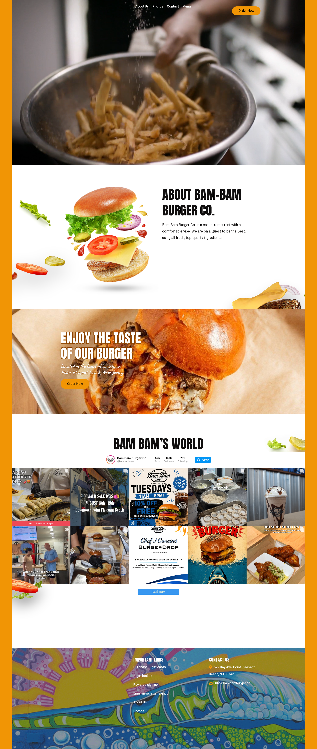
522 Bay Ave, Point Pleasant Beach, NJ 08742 (232, 671)
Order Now (246, 10)
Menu (187, 6)
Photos (157, 6)
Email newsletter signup (150, 693)
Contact (173, 6)
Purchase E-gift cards (149, 667)
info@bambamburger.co (232, 683)
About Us (142, 6)
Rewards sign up (145, 684)
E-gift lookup (142, 675)
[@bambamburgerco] (110, 459)
